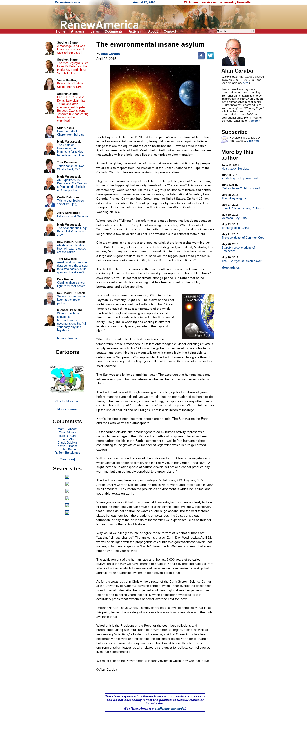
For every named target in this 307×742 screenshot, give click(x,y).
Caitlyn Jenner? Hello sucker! (241, 186)
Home (60, 31)
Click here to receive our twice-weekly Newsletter (217, 2)
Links (94, 31)
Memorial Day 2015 (234, 216)
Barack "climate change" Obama (243, 206)
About (153, 31)
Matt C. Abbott (67, 429)
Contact (170, 31)
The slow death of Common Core (243, 236)
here (245, 83)
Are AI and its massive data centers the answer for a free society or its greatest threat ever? (72, 267)
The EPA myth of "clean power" (242, 259)
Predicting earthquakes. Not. (240, 177)
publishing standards (169, 708)
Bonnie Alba (67, 439)
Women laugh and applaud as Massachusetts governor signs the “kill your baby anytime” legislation (72, 322)
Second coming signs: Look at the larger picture (71, 300)
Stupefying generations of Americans (238, 248)
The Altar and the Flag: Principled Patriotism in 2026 (72, 231)
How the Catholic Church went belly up (70, 133)
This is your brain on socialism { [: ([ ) (70, 202)
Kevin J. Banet (67, 446)
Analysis (78, 31)
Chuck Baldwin (67, 442)
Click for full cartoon (67, 401)
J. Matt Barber (67, 449)
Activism (135, 31)
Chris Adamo (67, 432)
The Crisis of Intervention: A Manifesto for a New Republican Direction (70, 150)
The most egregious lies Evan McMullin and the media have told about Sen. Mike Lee (72, 68)
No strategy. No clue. (235, 167)
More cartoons (67, 409)
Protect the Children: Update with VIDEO (70, 85)
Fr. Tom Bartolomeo (67, 452)
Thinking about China (235, 226)
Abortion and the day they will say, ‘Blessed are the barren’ (71, 248)
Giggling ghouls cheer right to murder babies (71, 284)
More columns (67, 338)
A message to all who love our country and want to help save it (71, 49)
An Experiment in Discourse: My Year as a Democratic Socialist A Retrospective (72, 185)
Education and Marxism (72, 216)
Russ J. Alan (67, 435)
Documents (114, 31)
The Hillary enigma (234, 196)
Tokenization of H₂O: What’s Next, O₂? (70, 167)
